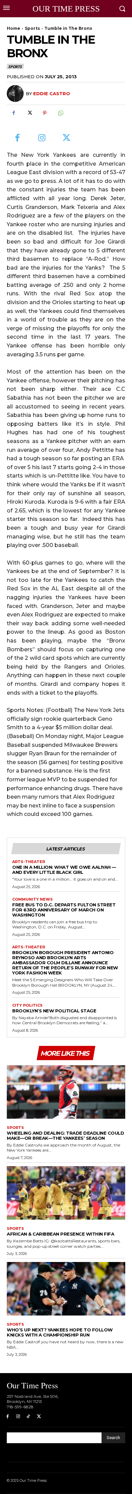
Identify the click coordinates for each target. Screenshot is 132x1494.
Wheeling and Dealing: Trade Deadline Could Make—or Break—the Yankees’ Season (65, 1135)
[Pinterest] (44, 113)
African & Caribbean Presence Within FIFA (60, 1234)
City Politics (27, 1005)
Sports (32, 28)
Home (13, 28)
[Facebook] (13, 113)
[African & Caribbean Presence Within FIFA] (66, 1193)
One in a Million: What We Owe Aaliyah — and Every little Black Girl (64, 869)
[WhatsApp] (60, 113)
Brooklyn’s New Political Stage (54, 1010)
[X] (29, 113)
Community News (32, 899)
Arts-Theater (28, 862)
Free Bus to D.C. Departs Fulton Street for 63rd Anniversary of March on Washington (63, 910)
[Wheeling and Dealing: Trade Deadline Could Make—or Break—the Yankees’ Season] (66, 1092)
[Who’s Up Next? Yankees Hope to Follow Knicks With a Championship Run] (66, 1289)
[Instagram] (42, 138)
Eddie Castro (51, 93)
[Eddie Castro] (16, 93)
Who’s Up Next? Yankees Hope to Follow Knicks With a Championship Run (60, 1332)
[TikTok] (28, 1416)
